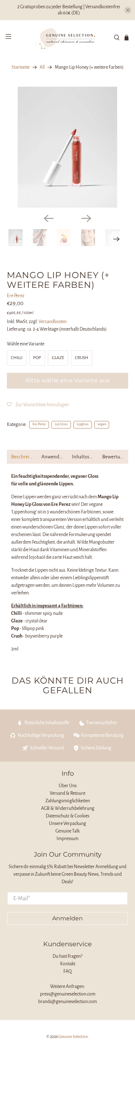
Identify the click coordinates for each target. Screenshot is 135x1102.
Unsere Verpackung (67, 823)
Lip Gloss (61, 424)
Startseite (21, 67)
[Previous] (48, 218)
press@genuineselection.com (67, 994)
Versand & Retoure (67, 793)
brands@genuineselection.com (67, 1001)
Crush (81, 357)
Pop (37, 357)
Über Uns (68, 785)
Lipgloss (83, 424)
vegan (102, 424)
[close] (127, 10)
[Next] (86, 218)
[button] (38, 405)
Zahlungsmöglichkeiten (67, 800)
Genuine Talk (67, 831)
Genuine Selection (73, 1037)
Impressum (67, 838)
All (42, 67)
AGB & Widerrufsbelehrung (67, 808)
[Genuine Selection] (68, 37)
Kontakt (67, 963)
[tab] (22, 457)
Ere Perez (15, 295)
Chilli (16, 357)
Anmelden (67, 918)
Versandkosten (53, 321)
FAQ (67, 971)
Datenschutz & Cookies (67, 815)
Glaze (58, 357)
